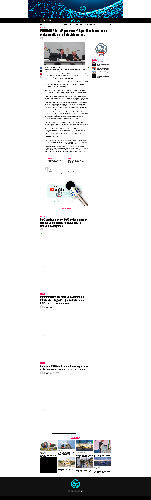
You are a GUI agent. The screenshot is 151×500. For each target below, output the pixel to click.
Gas (60, 24)
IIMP (54, 67)
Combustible (65, 24)
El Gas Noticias (48, 39)
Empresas (86, 24)
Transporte (76, 24)
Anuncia (94, 24)
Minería (81, 24)
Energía (70, 24)
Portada (56, 24)
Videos (90, 24)
